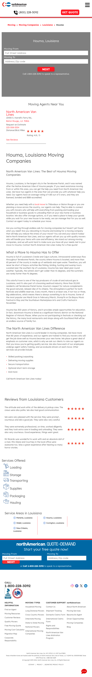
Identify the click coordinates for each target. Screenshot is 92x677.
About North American (76, 607)
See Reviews (12, 139)
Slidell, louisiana (23, 523)
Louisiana (47, 25)
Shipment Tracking (54, 611)
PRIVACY (40, 664)
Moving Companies (29, 25)
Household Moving (33, 607)
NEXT (46, 69)
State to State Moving (34, 623)
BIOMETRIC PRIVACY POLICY (54, 664)
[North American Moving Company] (14, 8)
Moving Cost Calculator (14, 630)
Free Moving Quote (13, 625)
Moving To (9, 57)
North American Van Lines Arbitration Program (54, 635)
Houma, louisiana (54, 518)
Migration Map (11, 634)
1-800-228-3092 (18, 584)
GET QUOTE (70, 12)
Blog (69, 627)
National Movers (32, 627)
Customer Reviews (12, 617)
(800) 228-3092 (28, 12)
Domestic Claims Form (55, 615)
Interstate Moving (33, 619)
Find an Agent (10, 609)
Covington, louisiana (55, 523)
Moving (12, 25)
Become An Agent (74, 615)
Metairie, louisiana (24, 518)
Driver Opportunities (75, 619)
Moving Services (74, 611)
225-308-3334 (12, 127)
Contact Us (50, 607)
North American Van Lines (21, 113)
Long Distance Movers (34, 611)
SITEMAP (31, 664)
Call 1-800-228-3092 (32, 74)
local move (40, 204)
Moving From (11, 48)
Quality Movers (11, 621)
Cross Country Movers (34, 615)
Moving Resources (12, 613)
